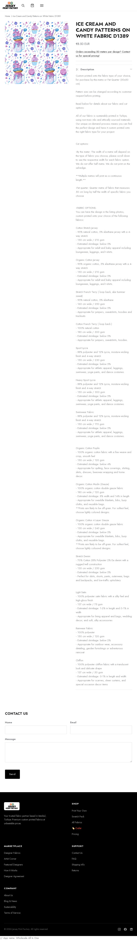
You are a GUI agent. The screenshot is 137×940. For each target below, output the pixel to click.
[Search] (23, 5)
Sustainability (10, 907)
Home (7, 16)
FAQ (74, 858)
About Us (8, 895)
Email (73, 722)
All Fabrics (77, 822)
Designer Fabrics (12, 853)
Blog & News (10, 901)
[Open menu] (41, 5)
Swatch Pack (78, 816)
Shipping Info (78, 864)
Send (12, 774)
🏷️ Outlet (76, 828)
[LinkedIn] (131, 929)
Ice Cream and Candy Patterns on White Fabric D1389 (37, 16)
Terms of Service (12, 912)
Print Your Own (79, 810)
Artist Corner (10, 858)
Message (10, 739)
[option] (36, 52)
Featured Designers (13, 864)
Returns (75, 870)
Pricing (75, 834)
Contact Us (77, 853)
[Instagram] (119, 929)
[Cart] (32, 5)
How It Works (10, 870)
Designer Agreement (14, 876)
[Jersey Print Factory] (10, 5)
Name (8, 722)
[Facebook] (125, 929)
